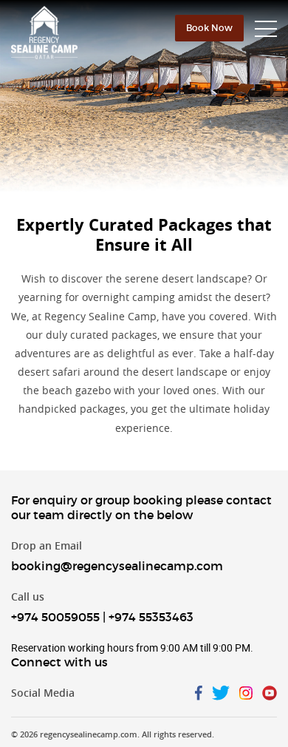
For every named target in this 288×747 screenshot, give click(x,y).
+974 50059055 (55, 616)
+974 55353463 (151, 616)
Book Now (209, 27)
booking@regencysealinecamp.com (117, 565)
